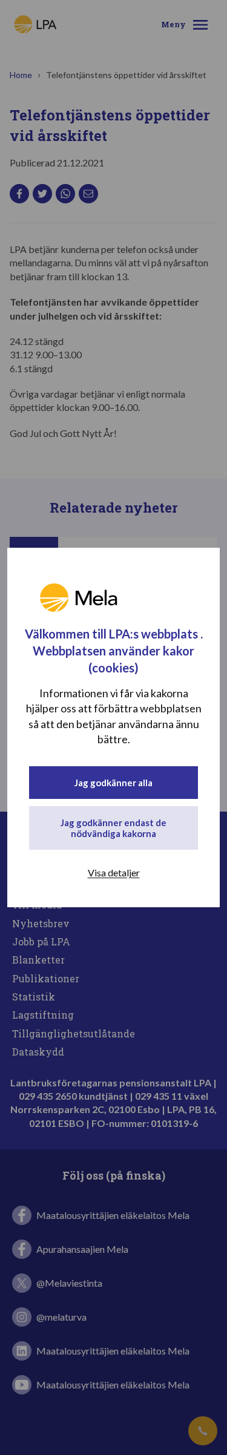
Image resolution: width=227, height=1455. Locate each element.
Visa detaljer (114, 872)
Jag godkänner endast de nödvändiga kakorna (113, 828)
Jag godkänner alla (113, 782)
